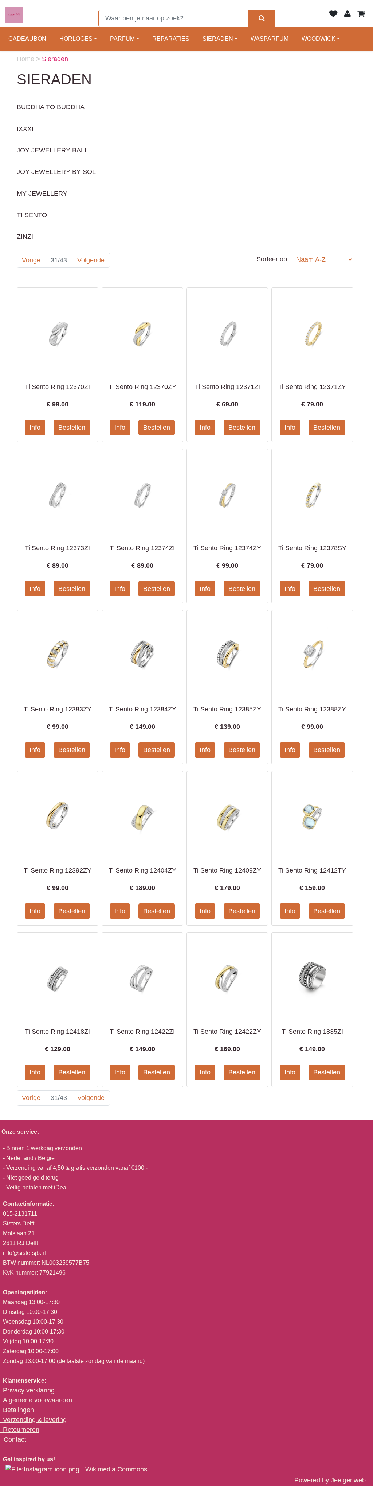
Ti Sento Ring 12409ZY (227, 870)
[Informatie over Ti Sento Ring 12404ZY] (142, 814)
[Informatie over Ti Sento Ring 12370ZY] (142, 331)
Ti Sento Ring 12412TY (312, 870)
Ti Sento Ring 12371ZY (312, 386)
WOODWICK (318, 39)
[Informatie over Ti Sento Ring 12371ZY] (312, 331)
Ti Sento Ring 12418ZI (57, 1031)
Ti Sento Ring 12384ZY (142, 709)
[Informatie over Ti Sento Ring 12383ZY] (57, 653)
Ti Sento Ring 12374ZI (142, 548)
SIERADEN (218, 39)
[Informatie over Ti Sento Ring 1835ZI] (312, 976)
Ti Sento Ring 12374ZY (227, 548)
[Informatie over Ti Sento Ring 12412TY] (312, 814)
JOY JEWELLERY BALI (51, 150)
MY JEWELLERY (42, 193)
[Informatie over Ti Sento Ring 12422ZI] (142, 976)
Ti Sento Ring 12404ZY (142, 870)
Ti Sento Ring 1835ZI (312, 1031)
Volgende (91, 260)
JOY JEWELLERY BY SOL (56, 171)
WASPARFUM (269, 39)
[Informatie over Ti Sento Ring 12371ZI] (227, 331)
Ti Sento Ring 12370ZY (142, 386)
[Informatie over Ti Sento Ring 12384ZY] (142, 653)
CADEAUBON (27, 39)
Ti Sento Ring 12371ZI (227, 386)
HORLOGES (76, 39)
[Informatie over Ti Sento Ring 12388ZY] (312, 653)
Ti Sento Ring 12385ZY (227, 709)
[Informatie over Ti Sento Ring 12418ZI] (57, 976)
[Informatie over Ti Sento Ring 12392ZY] (57, 814)
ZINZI (25, 236)
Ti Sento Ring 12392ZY (57, 870)
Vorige (31, 260)
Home (26, 59)
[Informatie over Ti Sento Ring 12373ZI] (57, 492)
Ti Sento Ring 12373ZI (57, 548)
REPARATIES (170, 39)
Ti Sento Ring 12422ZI (142, 1031)
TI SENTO (32, 215)
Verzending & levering (35, 1419)
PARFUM (122, 39)
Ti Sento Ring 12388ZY (312, 709)
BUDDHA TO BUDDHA (51, 107)
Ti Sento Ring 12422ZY (227, 1031)
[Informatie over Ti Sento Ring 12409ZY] (227, 814)
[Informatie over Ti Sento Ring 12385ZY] (227, 653)
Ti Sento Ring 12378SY (312, 548)
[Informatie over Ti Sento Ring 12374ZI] (142, 492)
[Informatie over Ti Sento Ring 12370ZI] (57, 331)
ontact (17, 1439)
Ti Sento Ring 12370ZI (57, 386)
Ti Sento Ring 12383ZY (57, 709)
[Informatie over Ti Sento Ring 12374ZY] (227, 492)
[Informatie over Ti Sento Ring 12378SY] (312, 492)
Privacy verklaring (29, 1390)
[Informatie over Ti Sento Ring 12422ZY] (227, 976)
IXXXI (25, 128)
